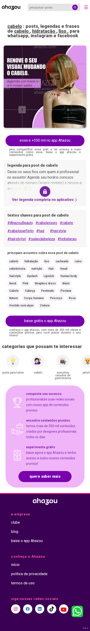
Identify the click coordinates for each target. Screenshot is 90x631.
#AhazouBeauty (20, 223)
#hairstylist (16, 239)
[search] (75, 7)
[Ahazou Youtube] (63, 609)
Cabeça (30, 290)
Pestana (65, 290)
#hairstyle (58, 231)
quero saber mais (45, 476)
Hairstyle (15, 276)
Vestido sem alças (21, 305)
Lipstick (49, 276)
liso (63, 31)
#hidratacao (67, 239)
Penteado (47, 290)
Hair (51, 268)
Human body (68, 276)
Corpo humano (34, 298)
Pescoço (56, 298)
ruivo (78, 261)
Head (63, 268)
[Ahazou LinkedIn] (39, 609)
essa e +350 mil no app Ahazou (45, 140)
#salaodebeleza (41, 239)
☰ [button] (86, 7)
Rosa (72, 298)
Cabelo (14, 290)
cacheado (62, 261)
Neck (12, 283)
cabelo (14, 26)
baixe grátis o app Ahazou (45, 321)
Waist (65, 283)
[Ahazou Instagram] (15, 609)
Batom (13, 298)
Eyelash (32, 276)
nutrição (36, 268)
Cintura (44, 305)
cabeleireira (17, 268)
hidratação (44, 31)
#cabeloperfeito (20, 231)
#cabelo (66, 223)
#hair (40, 231)
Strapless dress (45, 283)
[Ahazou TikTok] (51, 609)
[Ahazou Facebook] (27, 609)
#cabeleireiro (46, 223)
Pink (25, 283)
